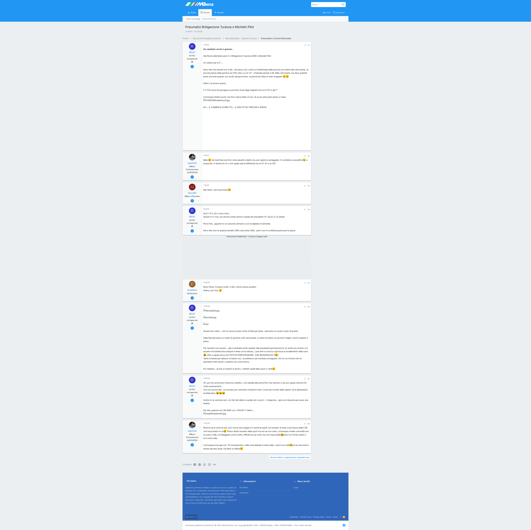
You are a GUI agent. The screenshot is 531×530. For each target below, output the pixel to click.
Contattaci (244, 493)
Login (296, 487)
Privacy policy (319, 517)
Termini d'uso (305, 517)
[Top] (340, 517)
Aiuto (328, 517)
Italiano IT (192, 517)
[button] (225, 12)
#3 (309, 186)
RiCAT (190, 31)
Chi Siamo (244, 487)
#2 (309, 156)
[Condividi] (305, 45)
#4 (309, 209)
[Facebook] (344, 525)
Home (335, 517)
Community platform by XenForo (211, 525)
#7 (309, 379)
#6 (309, 307)
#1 (309, 45)
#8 (309, 424)
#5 (309, 283)
